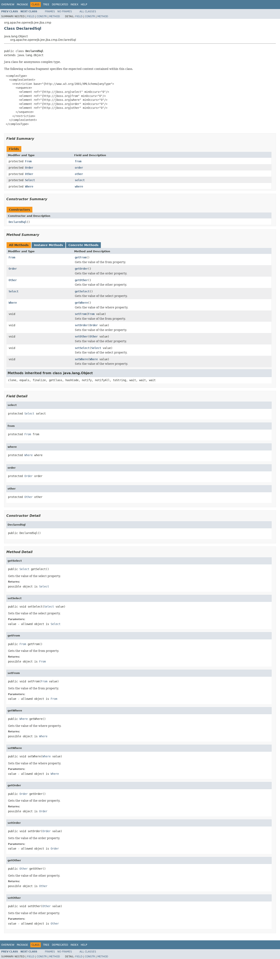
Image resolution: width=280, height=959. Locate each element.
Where (29, 186)
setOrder (81, 325)
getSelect (82, 291)
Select (30, 180)
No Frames (64, 11)
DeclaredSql (18, 222)
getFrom (80, 257)
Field (30, 16)
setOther (81, 336)
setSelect (82, 348)
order (79, 167)
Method (54, 16)
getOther (81, 280)
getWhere (81, 302)
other (79, 174)
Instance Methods (48, 245)
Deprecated (60, 4)
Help (84, 4)
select (80, 180)
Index (74, 4)
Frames (50, 11)
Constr (42, 16)
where (79, 186)
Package (22, 4)
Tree (46, 4)
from (78, 161)
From (28, 161)
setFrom (80, 314)
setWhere (81, 359)
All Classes (88, 11)
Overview (7, 4)
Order (29, 167)
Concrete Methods (83, 245)
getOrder (81, 268)
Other (29, 174)
